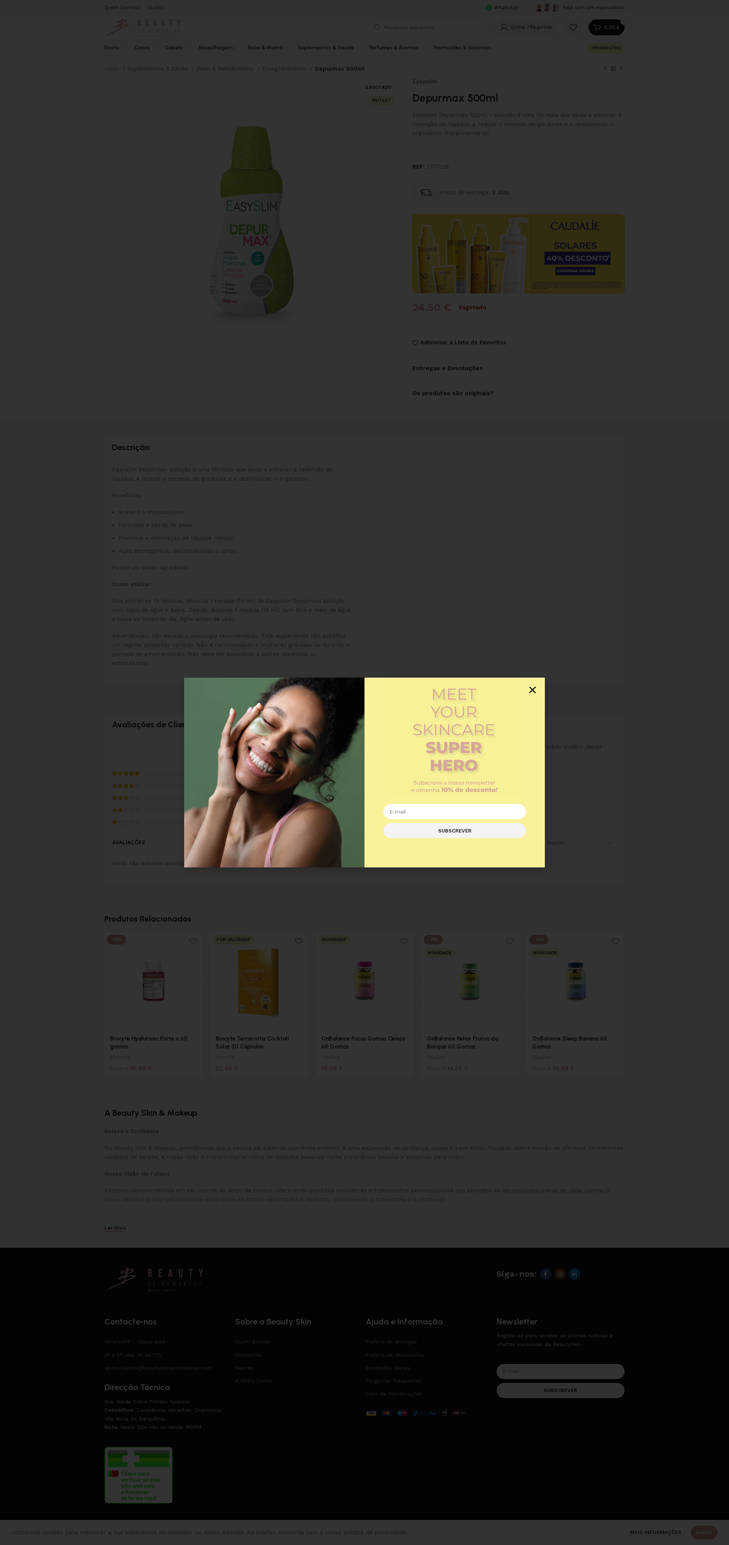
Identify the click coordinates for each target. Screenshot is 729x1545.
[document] (364, 772)
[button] (532, 690)
